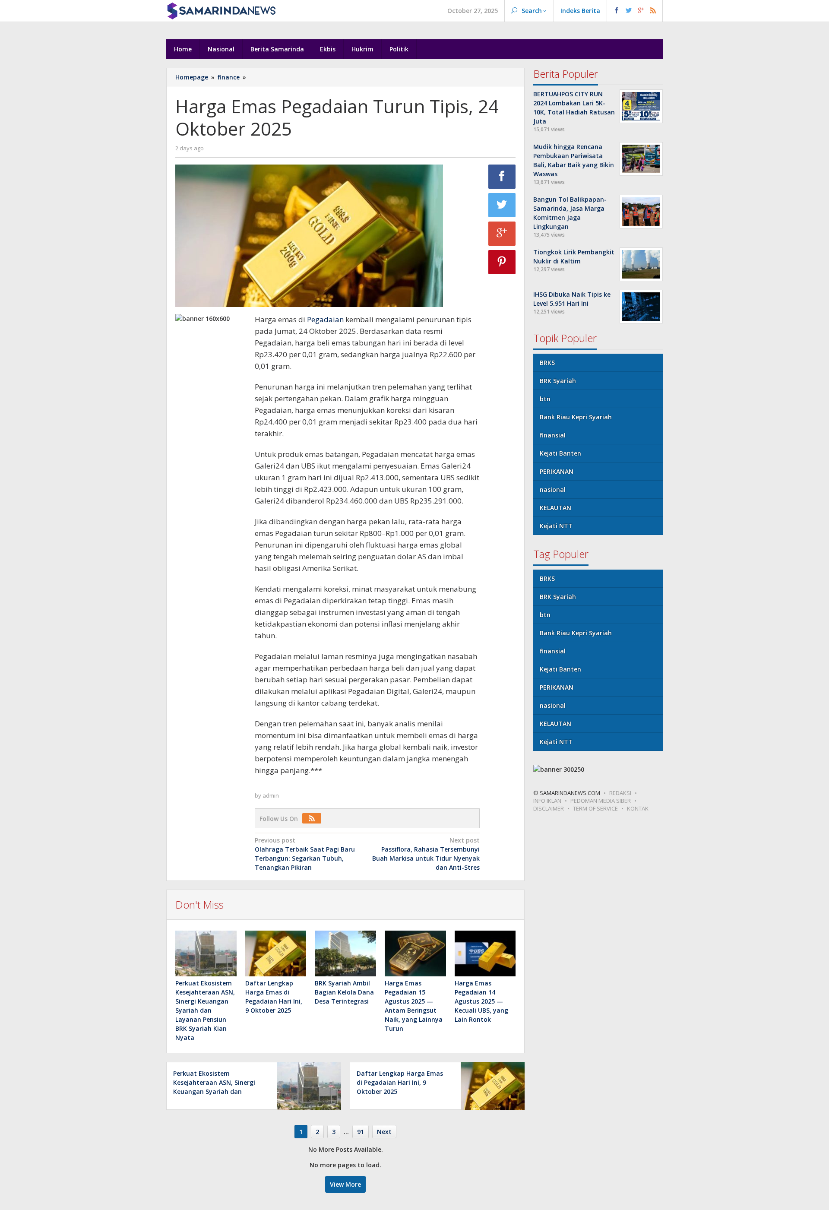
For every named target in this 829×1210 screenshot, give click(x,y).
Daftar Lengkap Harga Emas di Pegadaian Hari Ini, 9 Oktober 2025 (400, 1082)
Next (384, 1132)
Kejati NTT (556, 526)
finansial (553, 435)
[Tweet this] (502, 205)
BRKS (547, 362)
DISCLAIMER (548, 808)
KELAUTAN (555, 508)
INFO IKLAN (547, 801)
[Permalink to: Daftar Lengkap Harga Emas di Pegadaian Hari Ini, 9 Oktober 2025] (276, 953)
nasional (553, 489)
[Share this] (502, 177)
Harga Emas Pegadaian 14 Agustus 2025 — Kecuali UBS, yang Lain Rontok (481, 1001)
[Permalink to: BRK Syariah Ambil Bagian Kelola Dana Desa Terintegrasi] (345, 953)
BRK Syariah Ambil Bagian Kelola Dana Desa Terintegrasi (344, 992)
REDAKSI (620, 793)
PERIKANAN (556, 471)
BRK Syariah (558, 381)
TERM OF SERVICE (595, 808)
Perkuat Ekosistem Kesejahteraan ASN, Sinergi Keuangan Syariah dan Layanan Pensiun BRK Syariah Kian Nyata (205, 1010)
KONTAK (638, 808)
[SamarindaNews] (221, 10)
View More (345, 1184)
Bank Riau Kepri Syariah (576, 417)
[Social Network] (635, 11)
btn (545, 399)
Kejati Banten (560, 453)
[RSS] (314, 818)
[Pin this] (502, 262)
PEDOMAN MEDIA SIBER (600, 801)
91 (360, 1132)
